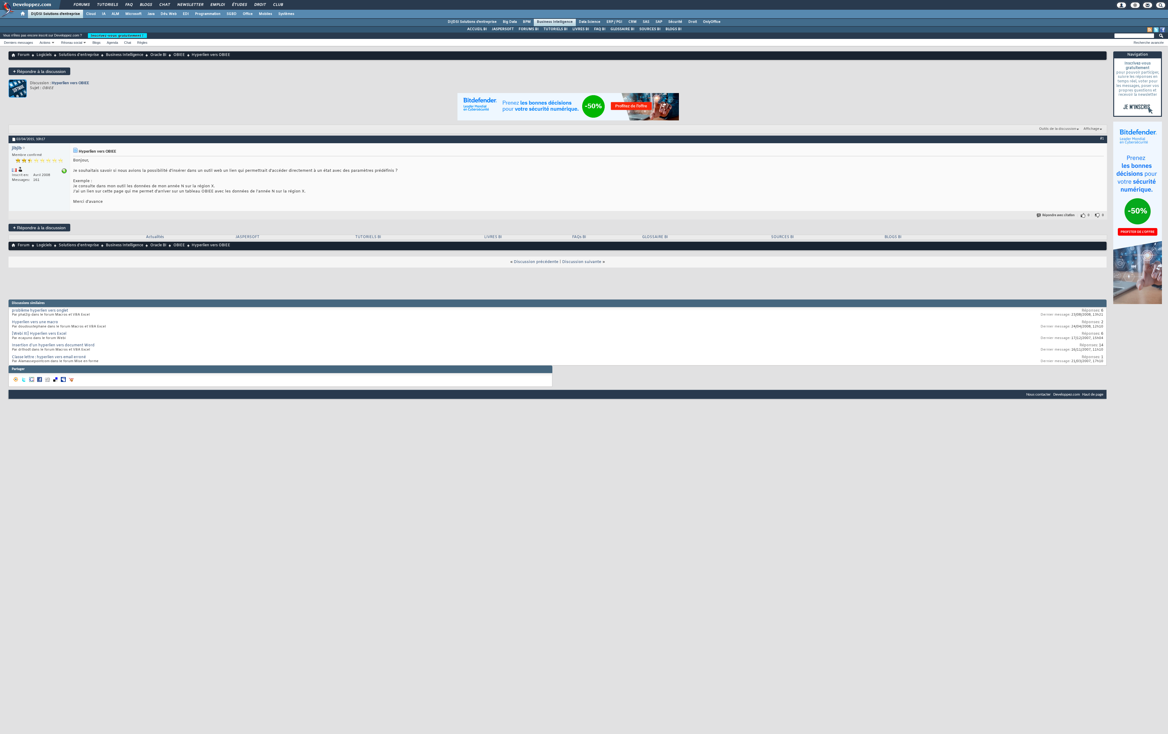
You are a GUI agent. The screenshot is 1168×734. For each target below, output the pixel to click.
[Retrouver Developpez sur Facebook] (1162, 29)
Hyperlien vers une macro (35, 322)
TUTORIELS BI (556, 29)
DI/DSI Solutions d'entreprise (55, 14)
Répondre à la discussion (39, 71)
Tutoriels (107, 4)
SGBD (232, 14)
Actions (45, 42)
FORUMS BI (529, 29)
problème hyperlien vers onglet (40, 310)
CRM (632, 22)
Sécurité (675, 22)
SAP (658, 22)
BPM (527, 22)
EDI (186, 14)
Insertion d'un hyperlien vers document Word (53, 345)
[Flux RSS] (1149, 29)
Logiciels (44, 55)
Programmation (208, 14)
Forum (24, 55)
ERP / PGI (614, 22)
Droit (259, 4)
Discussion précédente (536, 262)
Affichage (1091, 129)
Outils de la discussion (1057, 129)
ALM (115, 14)
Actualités (155, 237)
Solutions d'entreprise (79, 55)
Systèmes (286, 14)
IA (104, 14)
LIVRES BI (580, 29)
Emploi (217, 4)
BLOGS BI (674, 29)
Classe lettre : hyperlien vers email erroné (49, 357)
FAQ (128, 4)
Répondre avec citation (1058, 215)
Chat (164, 4)
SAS (646, 22)
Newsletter (189, 4)
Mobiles (265, 14)
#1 (1102, 138)
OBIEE (179, 55)
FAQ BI (600, 29)
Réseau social (71, 42)
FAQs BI (579, 237)
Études (239, 4)
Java (151, 14)
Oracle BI (158, 55)
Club (277, 4)
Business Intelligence (555, 22)
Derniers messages (18, 42)
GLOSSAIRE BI (622, 29)
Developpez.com (1066, 394)
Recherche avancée (1149, 42)
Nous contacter (1038, 394)
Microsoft (133, 14)
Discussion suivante (581, 262)
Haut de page (1092, 394)
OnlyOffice (712, 22)
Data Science (589, 22)
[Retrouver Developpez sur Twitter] (1156, 29)
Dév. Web (169, 14)
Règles (142, 42)
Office (248, 14)
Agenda (112, 42)
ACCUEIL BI (477, 29)
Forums (81, 4)
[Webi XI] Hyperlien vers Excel (39, 333)
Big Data (510, 22)
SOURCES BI (650, 29)
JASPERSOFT (503, 29)
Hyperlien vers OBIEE (70, 83)
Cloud (91, 14)
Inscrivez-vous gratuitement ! (117, 35)
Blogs (145, 4)
